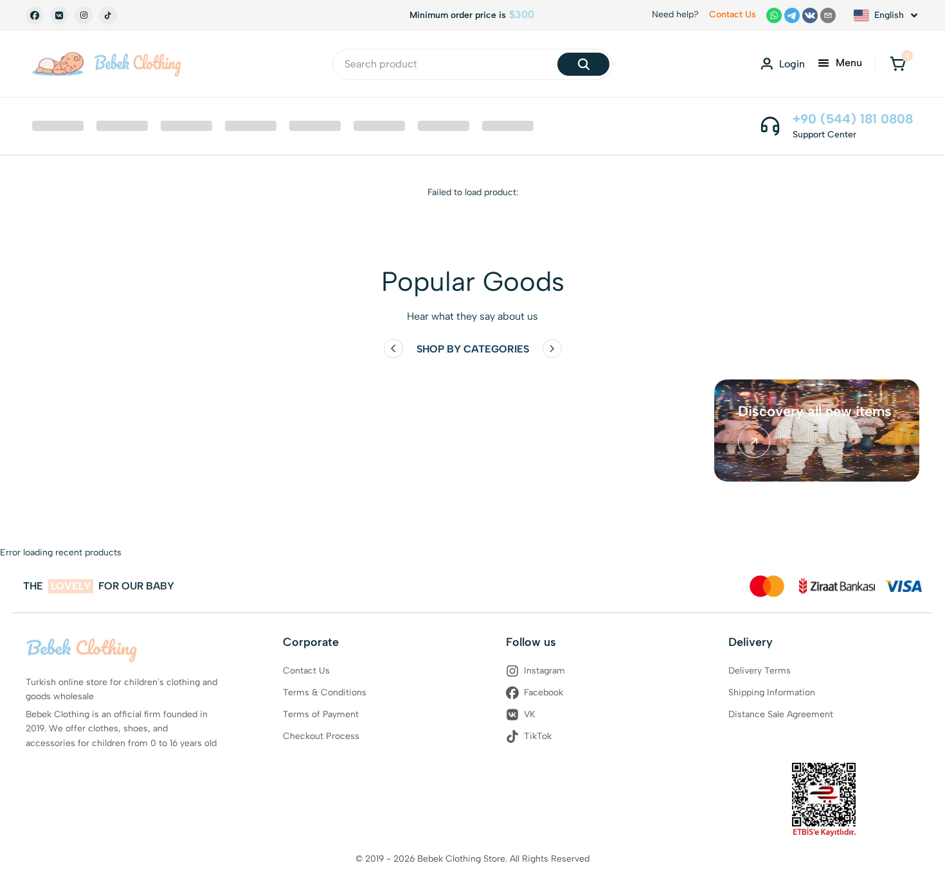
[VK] (59, 15)
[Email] (828, 15)
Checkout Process (321, 736)
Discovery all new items (815, 411)
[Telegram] (792, 15)
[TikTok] (108, 15)
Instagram (544, 670)
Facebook (543, 692)
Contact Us (732, 14)
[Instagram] (84, 15)
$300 (521, 15)
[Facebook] (35, 15)
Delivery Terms (759, 670)
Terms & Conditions (324, 692)
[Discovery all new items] (754, 442)
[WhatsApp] (774, 15)
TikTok (538, 736)
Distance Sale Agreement (780, 714)
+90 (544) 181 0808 (853, 118)
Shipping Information (771, 692)
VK (530, 714)
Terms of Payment (321, 714)
